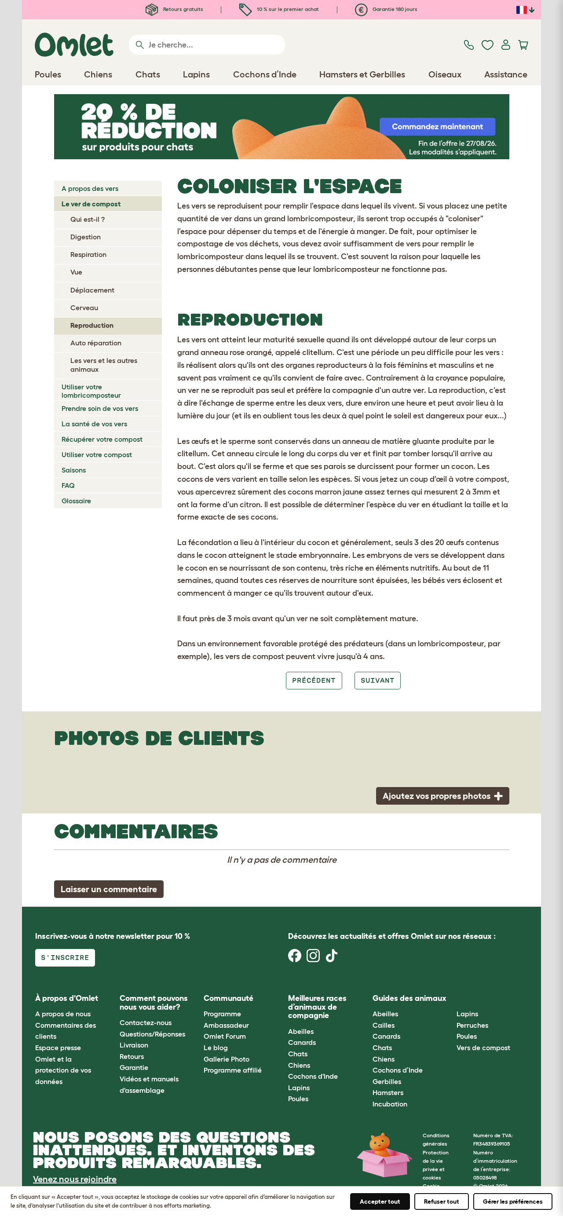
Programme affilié (233, 1070)
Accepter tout (380, 1201)
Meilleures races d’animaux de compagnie (317, 1007)
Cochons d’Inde (398, 1070)
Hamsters (388, 1092)
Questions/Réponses (152, 1034)
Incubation (390, 1104)
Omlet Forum (225, 1036)
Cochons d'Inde (313, 1076)
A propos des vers (90, 188)
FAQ (68, 485)
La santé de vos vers (94, 424)
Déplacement (92, 290)
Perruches (472, 1025)
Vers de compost (483, 1047)
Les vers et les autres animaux (103, 364)
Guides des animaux (409, 998)
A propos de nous (63, 1014)
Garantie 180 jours (394, 9)
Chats (297, 1054)
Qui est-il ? (87, 219)
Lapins (299, 1087)
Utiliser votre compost (97, 454)
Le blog (216, 1047)
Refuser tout (441, 1201)
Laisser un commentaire (109, 889)
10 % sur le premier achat (287, 9)
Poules (298, 1098)
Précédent (314, 680)
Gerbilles (387, 1081)
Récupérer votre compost (102, 439)
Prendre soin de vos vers (100, 408)
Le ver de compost (91, 204)
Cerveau (84, 307)
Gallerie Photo (226, 1059)
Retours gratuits (182, 9)
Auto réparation (95, 343)
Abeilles (301, 1031)
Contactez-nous (146, 1022)
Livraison (134, 1045)
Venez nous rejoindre (75, 1179)
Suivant (378, 680)
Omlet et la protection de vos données (63, 1070)
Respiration (88, 254)
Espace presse (58, 1047)
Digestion (85, 237)
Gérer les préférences (513, 1201)
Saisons (74, 470)
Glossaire (76, 501)
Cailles (384, 1025)
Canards (302, 1042)
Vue (76, 272)
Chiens (299, 1065)
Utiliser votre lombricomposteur (91, 391)
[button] (450, 998)
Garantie (134, 1067)
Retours (132, 1056)
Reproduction (91, 325)
